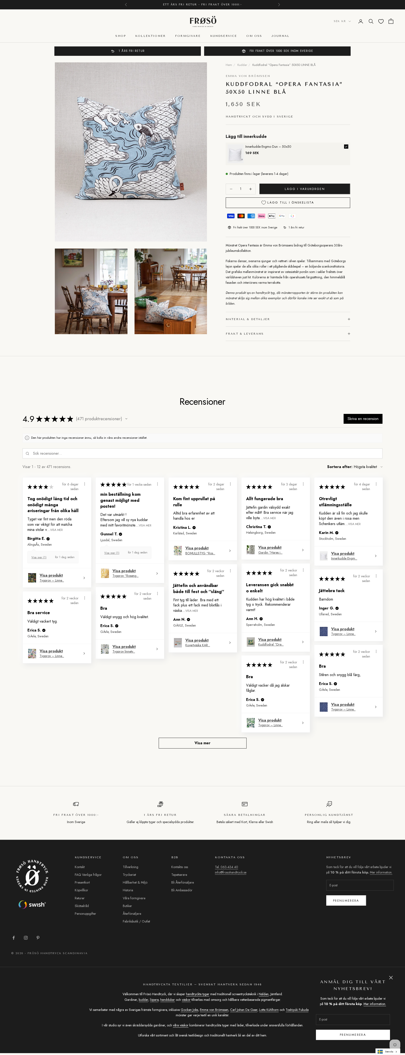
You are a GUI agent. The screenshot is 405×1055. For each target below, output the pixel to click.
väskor (186, 999)
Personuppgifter (85, 913)
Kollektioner (150, 36)
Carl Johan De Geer (243, 1009)
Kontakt (80, 867)
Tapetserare (179, 874)
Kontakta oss (179, 867)
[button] (126, 419)
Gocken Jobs (189, 1009)
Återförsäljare (132, 913)
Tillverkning (130, 867)
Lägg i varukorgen (305, 189)
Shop (120, 36)
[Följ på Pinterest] (38, 937)
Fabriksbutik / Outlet (136, 921)
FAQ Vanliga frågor (88, 874)
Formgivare (188, 36)
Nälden (264, 994)
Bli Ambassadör (181, 890)
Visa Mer (56, 529)
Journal (280, 36)
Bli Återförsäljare (182, 882)
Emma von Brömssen (248, 76)
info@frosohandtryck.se (230, 872)
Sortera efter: (339, 466)
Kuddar (242, 65)
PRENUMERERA (353, 1034)
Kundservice (223, 36)
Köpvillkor (81, 890)
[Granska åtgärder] (84, 484)
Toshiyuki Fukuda (297, 1009)
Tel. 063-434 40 (226, 867)
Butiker (127, 906)
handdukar (167, 999)
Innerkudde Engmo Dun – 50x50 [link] (268, 146)
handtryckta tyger (197, 994)
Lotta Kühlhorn (269, 1009)
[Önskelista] (381, 21)
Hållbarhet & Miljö (135, 882)
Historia (128, 890)
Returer (80, 898)
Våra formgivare (134, 898)
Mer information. (375, 1004)
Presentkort (82, 882)
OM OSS (254, 36)
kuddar (143, 999)
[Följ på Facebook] (13, 937)
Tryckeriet (129, 874)
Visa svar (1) (38, 557)
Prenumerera (346, 900)
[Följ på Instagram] (25, 937)
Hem (229, 65)
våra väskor (180, 1025)
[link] (236, 153)
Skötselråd (82, 906)
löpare (154, 999)
